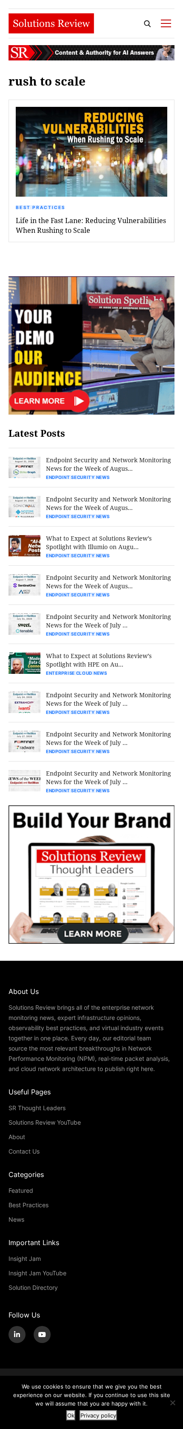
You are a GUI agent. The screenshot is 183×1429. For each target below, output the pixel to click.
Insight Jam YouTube (37, 1273)
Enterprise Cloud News (76, 673)
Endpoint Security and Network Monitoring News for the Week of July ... (108, 621)
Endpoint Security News (77, 477)
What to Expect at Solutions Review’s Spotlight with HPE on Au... (99, 660)
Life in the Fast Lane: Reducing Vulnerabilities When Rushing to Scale (91, 225)
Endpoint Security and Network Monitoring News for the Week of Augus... (108, 464)
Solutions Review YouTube (45, 1122)
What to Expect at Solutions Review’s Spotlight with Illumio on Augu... (99, 542)
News (16, 1219)
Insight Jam (25, 1258)
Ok (70, 1415)
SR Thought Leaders (37, 1108)
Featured (21, 1190)
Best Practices (40, 207)
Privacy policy (98, 1415)
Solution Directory (33, 1287)
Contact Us (24, 1151)
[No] (172, 1402)
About (17, 1137)
